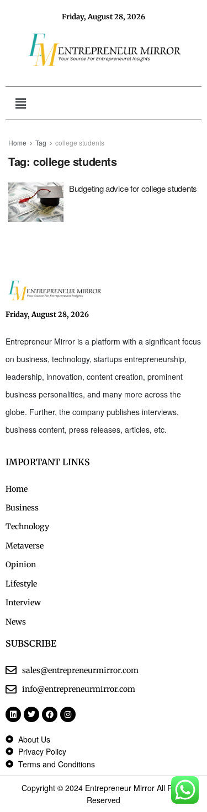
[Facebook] (49, 714)
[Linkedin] (13, 714)
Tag (40, 142)
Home (17, 142)
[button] (20, 103)
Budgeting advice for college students (133, 188)
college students (79, 142)
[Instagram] (68, 714)
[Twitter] (31, 714)
